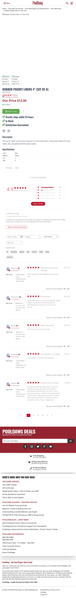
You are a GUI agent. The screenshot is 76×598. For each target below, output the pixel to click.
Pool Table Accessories (15, 9)
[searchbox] (13, 236)
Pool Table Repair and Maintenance (37, 9)
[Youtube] (50, 446)
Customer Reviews (9, 549)
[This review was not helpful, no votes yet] (68, 289)
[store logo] (38, 3)
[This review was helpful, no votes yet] (64, 289)
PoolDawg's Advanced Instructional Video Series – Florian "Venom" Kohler (30, 529)
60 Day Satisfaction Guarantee (13, 494)
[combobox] (32, 237)
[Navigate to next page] (52, 415)
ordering (10, 257)
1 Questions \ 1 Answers (11, 97)
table (41, 252)
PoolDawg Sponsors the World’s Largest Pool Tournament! (24, 526)
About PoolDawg (8, 552)
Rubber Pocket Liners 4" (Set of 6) (15, 11)
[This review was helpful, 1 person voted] (64, 346)
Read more (49, 400)
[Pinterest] (44, 446)
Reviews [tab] (9, 168)
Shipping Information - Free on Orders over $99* (20, 491)
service (34, 252)
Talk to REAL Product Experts (13, 497)
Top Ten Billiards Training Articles (14, 505)
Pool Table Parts (56, 9)
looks (47, 252)
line (28, 252)
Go (70, 440)
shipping (14, 252)
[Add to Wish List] (4, 131)
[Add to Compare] (9, 131)
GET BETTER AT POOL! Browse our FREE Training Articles (23, 515)
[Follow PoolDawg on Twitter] (38, 446)
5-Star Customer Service (11, 546)
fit (7, 252)
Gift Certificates (8, 488)
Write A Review (38, 204)
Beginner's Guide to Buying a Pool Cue (16, 509)
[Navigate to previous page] (24, 415)
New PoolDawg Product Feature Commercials (19, 523)
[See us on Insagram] (31, 446)
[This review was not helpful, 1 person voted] (68, 375)
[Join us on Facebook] (25, 446)
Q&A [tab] (17, 168)
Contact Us (43, 595)
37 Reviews (14, 95)
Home (4, 9)
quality (21, 252)
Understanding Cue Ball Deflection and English (19, 512)
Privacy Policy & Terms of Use (49, 590)
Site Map (43, 592)
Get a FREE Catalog (9, 485)
